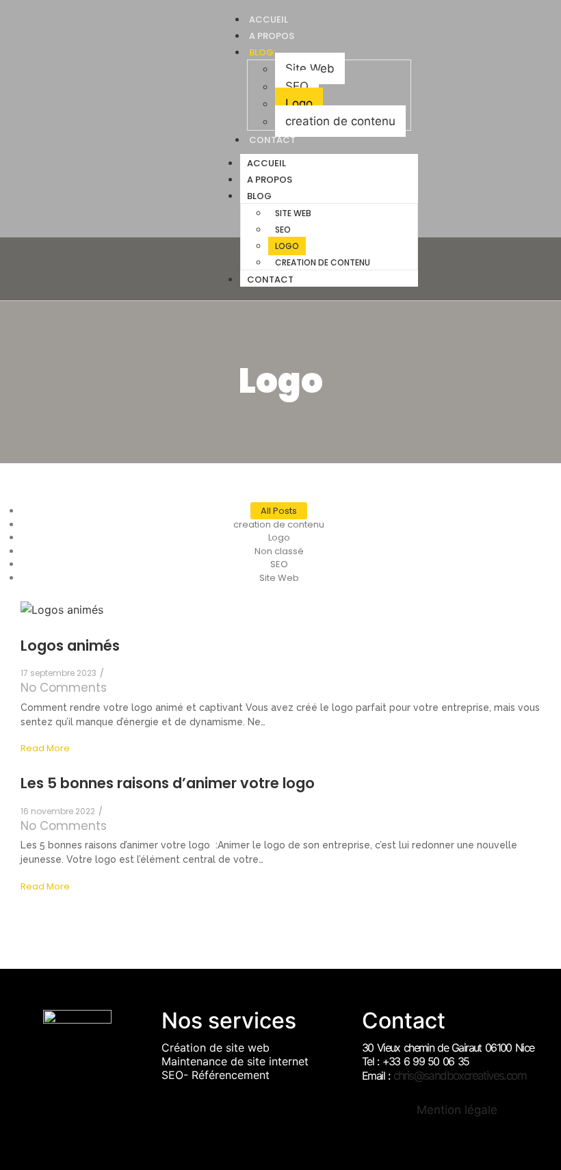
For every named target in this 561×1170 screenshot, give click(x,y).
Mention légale (457, 1110)
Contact (272, 139)
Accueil (266, 163)
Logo (299, 103)
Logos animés (70, 645)
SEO (297, 86)
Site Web (310, 68)
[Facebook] (449, 151)
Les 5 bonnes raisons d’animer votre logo (168, 783)
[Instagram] (469, 151)
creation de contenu (340, 121)
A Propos (269, 179)
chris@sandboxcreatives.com (459, 1075)
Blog (261, 52)
